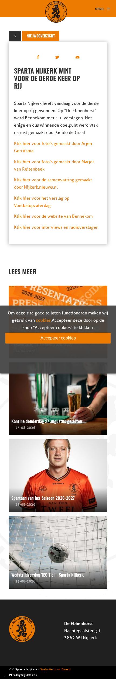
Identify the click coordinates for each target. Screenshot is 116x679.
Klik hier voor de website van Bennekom (53, 216)
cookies (43, 320)
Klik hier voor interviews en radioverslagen (56, 227)
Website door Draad (55, 669)
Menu (99, 8)
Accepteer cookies (58, 338)
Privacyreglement (23, 674)
